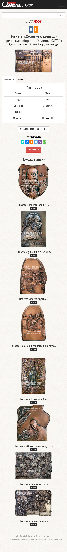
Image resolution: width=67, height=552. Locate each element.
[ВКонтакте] (27, 142)
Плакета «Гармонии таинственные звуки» (34, 346)
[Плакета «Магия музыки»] (33, 275)
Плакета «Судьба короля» (33, 521)
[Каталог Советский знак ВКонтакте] (31, 29)
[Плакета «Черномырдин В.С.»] (33, 181)
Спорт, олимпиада (48, 44)
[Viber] (40, 142)
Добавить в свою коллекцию (33, 129)
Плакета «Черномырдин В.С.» (34, 205)
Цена (20, 79)
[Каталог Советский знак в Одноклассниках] (36, 29)
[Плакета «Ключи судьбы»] (33, 376)
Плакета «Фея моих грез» (33, 484)
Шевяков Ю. (47, 118)
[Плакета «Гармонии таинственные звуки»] (34, 322)
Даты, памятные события (23, 44)
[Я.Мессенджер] (22, 142)
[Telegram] (36, 142)
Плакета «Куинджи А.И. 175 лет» (33, 252)
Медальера (36, 136)
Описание (9, 79)
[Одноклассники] (31, 142)
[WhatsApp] (44, 142)
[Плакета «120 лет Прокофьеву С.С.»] (34, 423)
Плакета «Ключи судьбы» (33, 399)
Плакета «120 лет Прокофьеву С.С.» (33, 446)
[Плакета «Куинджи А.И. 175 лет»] (33, 228)
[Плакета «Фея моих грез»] (33, 465)
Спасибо (35, 150)
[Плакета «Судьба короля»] (33, 502)
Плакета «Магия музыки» (33, 299)
